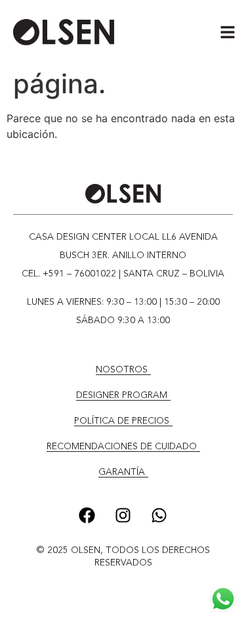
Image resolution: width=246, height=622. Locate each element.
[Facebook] (87, 515)
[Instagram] (123, 515)
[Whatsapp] (159, 515)
